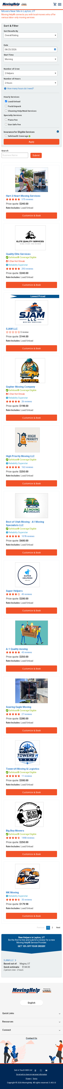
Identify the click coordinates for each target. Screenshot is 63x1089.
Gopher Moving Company (20, 386)
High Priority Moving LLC (20, 456)
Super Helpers (14, 590)
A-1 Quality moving (17, 649)
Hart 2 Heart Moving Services (23, 195)
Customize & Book (31, 215)
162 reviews (27, 467)
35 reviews (27, 899)
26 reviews (27, 401)
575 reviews (27, 199)
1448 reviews (28, 838)
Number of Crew (12, 69)
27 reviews (27, 714)
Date (6, 45)
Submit (36, 155)
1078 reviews (28, 536)
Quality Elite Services (18, 254)
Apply (31, 142)
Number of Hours (12, 79)
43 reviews (27, 652)
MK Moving (12, 892)
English (31, 1003)
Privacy (28, 1078)
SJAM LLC (12, 328)
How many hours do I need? (20, 88)
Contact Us (31, 1038)
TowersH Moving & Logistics (22, 768)
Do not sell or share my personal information (31, 1074)
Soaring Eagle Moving (18, 707)
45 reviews (27, 594)
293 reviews (27, 269)
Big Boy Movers (15, 830)
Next (59, 927)
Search (4, 151)
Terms (35, 1078)
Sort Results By (11, 31)
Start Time (9, 55)
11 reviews (27, 776)
